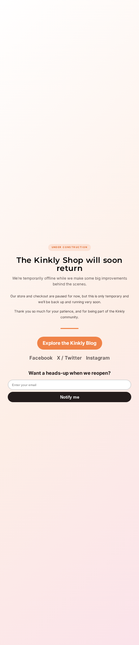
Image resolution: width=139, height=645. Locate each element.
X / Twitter (69, 358)
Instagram (98, 358)
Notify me (69, 397)
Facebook (41, 358)
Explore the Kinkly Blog (70, 343)
